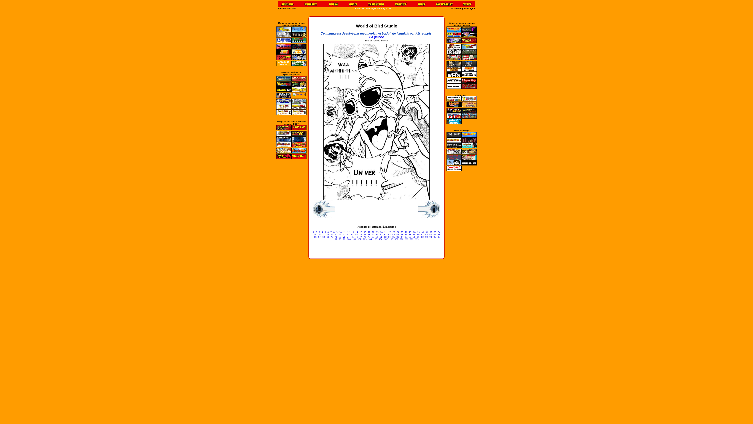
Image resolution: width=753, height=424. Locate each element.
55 (398, 234)
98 (340, 239)
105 (375, 239)
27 (410, 232)
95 (435, 237)
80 (373, 237)
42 (344, 234)
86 (398, 237)
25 (402, 232)
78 (365, 237)
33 (435, 232)
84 (389, 237)
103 (364, 239)
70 (332, 237)
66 (315, 237)
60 (418, 234)
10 (340, 232)
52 (385, 234)
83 (385, 237)
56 (402, 234)
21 (385, 232)
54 (393, 234)
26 (406, 232)
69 (327, 237)
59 (414, 234)
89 (410, 237)
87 (402, 237)
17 (369, 232)
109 (396, 239)
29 (418, 232)
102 (359, 239)
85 (393, 237)
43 (348, 234)
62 (426, 234)
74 (348, 237)
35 (315, 234)
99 (344, 239)
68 (323, 237)
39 (332, 234)
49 (373, 234)
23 (394, 232)
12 (348, 232)
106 (380, 239)
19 (377, 232)
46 (360, 234)
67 (319, 237)
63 (430, 234)
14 (357, 232)
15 (361, 232)
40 (336, 234)
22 (389, 232)
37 (323, 234)
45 (356, 234)
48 (369, 234)
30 (422, 232)
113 (416, 239)
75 (352, 237)
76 (356, 237)
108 (391, 239)
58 (410, 234)
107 (386, 239)
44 (352, 234)
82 (381, 237)
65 (439, 234)
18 (373, 232)
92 (422, 237)
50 (377, 234)
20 (381, 232)
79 (369, 237)
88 (406, 237)
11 (344, 232)
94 (430, 237)
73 (344, 237)
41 (340, 234)
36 (319, 234)
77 (360, 237)
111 (406, 239)
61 (422, 234)
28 (414, 232)
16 (365, 232)
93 (426, 237)
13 (352, 232)
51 (381, 234)
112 (411, 239)
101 (354, 239)
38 (327, 234)
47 (365, 234)
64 (435, 234)
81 (377, 237)
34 (439, 232)
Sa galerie (376, 37)
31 (427, 232)
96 (439, 237)
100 (349, 239)
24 (398, 232)
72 (340, 237)
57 (406, 234)
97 (336, 239)
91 (418, 237)
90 (414, 237)
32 (431, 232)
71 (336, 237)
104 (370, 239)
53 (389, 234)
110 (401, 239)
